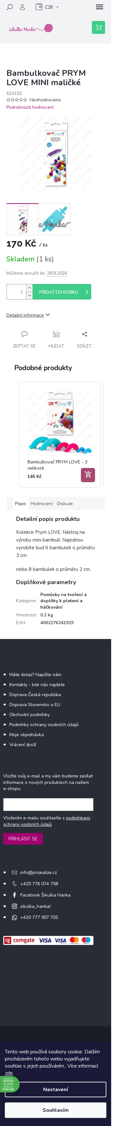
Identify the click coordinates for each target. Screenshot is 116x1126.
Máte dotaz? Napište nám (35, 675)
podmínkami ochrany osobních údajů (46, 821)
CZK (49, 7)
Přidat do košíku (58, 292)
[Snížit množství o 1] (29, 295)
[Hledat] (9, 7)
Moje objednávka (26, 735)
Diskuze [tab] (65, 504)
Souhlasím (56, 1110)
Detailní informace (25, 315)
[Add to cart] (88, 475)
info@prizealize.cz (38, 872)
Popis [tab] (20, 504)
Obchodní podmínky (29, 715)
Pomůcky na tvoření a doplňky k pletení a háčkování (63, 601)
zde (9, 1073)
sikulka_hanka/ (35, 906)
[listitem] (60, 435)
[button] (12, 434)
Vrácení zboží (22, 745)
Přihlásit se (23, 838)
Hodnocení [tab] (42, 504)
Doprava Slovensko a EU (34, 705)
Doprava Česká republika (35, 695)
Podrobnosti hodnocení (29, 107)
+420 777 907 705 (39, 917)
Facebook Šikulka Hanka (45, 895)
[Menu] (99, 7)
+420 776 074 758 (39, 884)
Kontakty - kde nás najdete (37, 685)
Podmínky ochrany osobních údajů (44, 725)
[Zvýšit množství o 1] (29, 288)
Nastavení (55, 1089)
